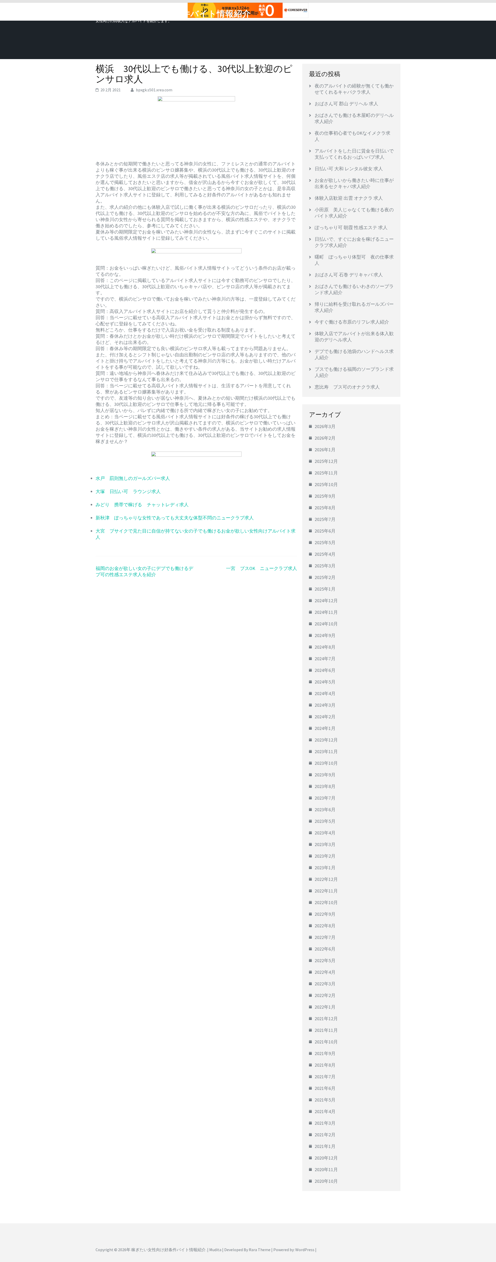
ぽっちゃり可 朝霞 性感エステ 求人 (351, 227)
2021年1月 (325, 1146)
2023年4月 (325, 833)
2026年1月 (325, 450)
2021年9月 (325, 1053)
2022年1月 (325, 1007)
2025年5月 (325, 542)
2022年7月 (325, 937)
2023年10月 (326, 763)
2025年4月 (325, 554)
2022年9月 (325, 914)
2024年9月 (325, 635)
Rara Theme (259, 1249)
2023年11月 (326, 751)
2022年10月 (326, 902)
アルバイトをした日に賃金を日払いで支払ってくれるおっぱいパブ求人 (354, 154)
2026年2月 (325, 438)
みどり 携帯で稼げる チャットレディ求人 (142, 505)
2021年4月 (325, 1111)
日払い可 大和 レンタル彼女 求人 (349, 169)
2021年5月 (325, 1100)
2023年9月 (325, 775)
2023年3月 (325, 844)
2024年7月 (325, 659)
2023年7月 (325, 798)
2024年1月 (325, 728)
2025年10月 (326, 484)
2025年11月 (326, 473)
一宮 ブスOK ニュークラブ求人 (261, 568)
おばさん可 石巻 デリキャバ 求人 (349, 275)
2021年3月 (325, 1123)
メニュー (386, 12)
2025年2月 (325, 577)
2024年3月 (325, 705)
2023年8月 (325, 786)
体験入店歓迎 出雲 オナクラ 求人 (349, 198)
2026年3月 (325, 426)
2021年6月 (325, 1088)
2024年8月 (325, 647)
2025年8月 (325, 508)
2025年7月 (325, 519)
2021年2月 (325, 1135)
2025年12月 (326, 461)
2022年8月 (325, 926)
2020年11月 (326, 1169)
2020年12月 (326, 1158)
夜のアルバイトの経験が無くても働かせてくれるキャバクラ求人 (354, 89)
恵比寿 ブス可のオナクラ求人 (347, 387)
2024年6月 (325, 670)
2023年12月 (326, 740)
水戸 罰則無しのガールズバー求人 (133, 478)
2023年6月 (325, 810)
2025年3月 (325, 566)
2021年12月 (326, 1019)
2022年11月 (326, 891)
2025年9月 (325, 496)
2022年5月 (325, 960)
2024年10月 (326, 624)
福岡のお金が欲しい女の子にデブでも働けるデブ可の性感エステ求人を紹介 (144, 571)
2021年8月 (325, 1065)
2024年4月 (325, 693)
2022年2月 (325, 995)
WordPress (304, 1249)
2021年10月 (326, 1042)
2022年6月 (325, 949)
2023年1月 (325, 868)
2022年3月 (325, 984)
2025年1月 (325, 589)
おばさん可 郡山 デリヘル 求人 (346, 104)
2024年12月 (326, 601)
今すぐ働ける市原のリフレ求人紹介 (352, 322)
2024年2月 (325, 717)
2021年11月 (326, 1030)
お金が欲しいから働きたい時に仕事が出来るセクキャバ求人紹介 (354, 183)
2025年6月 (325, 531)
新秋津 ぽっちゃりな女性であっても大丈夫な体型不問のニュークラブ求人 (175, 518)
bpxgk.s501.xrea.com (154, 89)
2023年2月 (325, 856)
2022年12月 (326, 879)
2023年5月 (325, 821)
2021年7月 (325, 1077)
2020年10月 (326, 1181)
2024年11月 (326, 612)
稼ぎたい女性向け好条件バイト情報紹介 (173, 14)
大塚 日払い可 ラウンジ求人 (128, 491)
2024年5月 (325, 682)
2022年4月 (325, 972)
